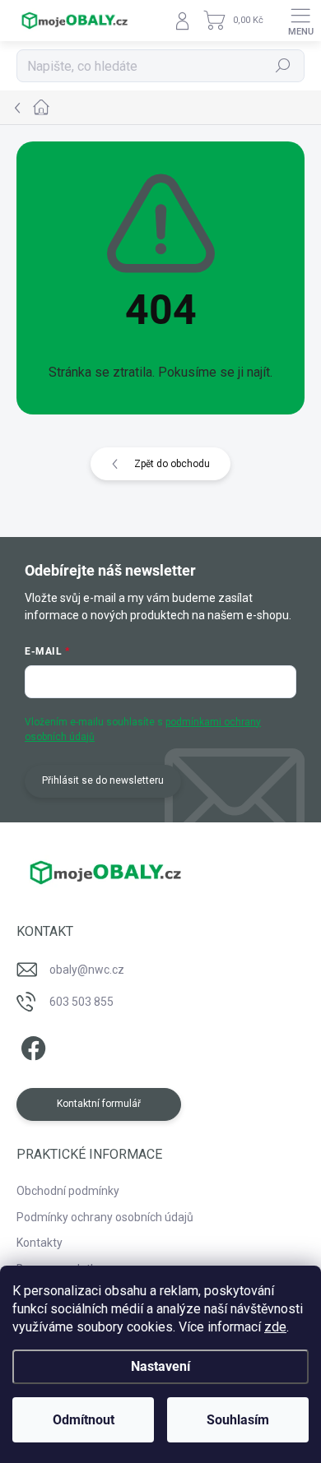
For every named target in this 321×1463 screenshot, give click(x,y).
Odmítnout (83, 1420)
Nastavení (160, 1366)
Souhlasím (238, 1420)
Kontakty (39, 1242)
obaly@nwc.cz (86, 969)
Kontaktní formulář (99, 1103)
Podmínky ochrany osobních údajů (104, 1217)
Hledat (283, 66)
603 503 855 (81, 1001)
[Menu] (300, 20)
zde (275, 1327)
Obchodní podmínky (67, 1190)
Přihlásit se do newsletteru (103, 780)
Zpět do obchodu (172, 464)
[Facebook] (30, 1045)
